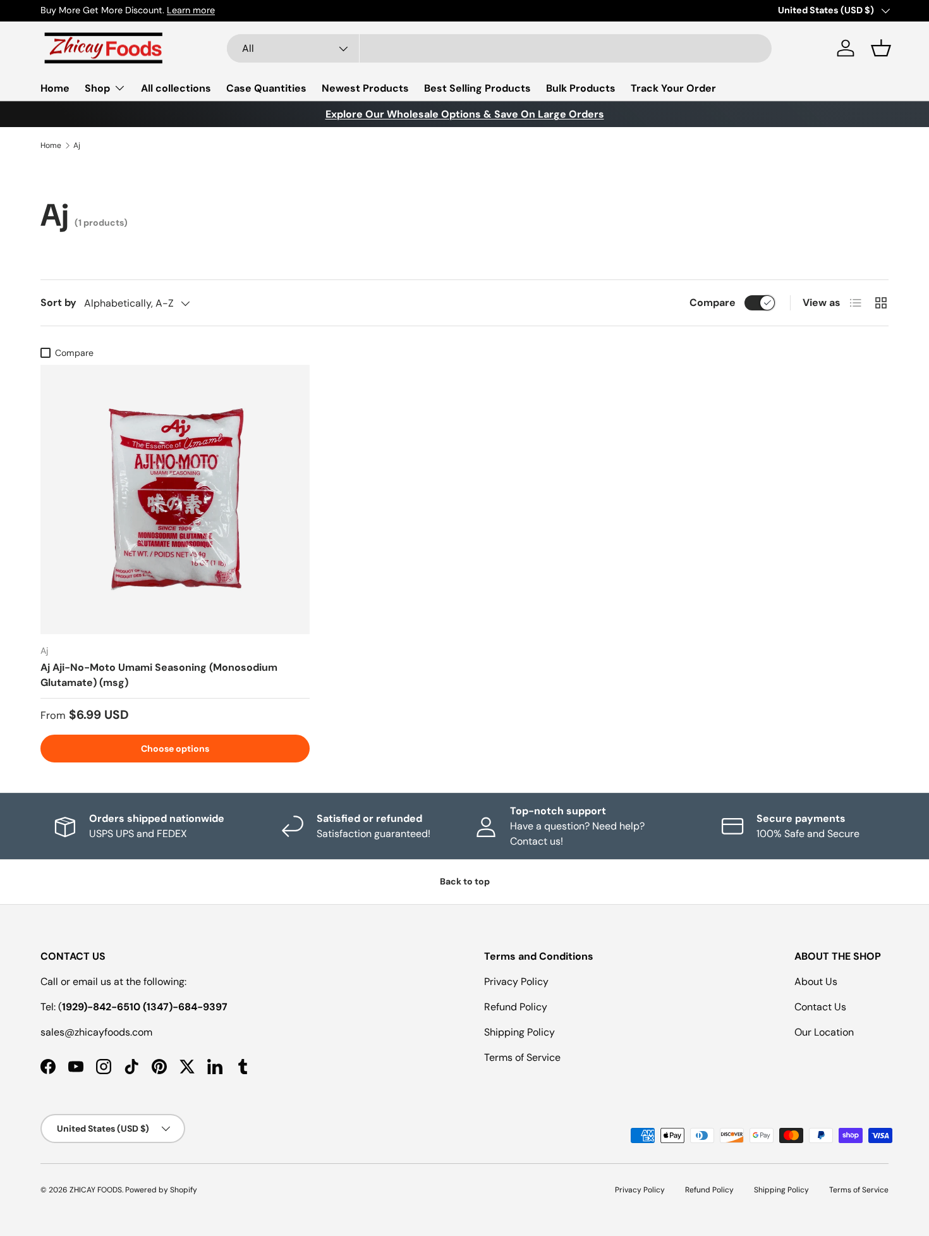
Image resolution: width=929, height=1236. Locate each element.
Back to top (465, 881)
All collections (176, 88)
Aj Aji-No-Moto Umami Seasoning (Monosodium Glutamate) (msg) (158, 675)
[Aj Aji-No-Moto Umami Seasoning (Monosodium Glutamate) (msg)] (175, 499)
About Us (815, 981)
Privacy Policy (516, 981)
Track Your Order (673, 88)
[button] (881, 48)
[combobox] (499, 48)
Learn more (191, 10)
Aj (76, 145)
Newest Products (365, 88)
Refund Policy (515, 1006)
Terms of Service (522, 1057)
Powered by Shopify (161, 1190)
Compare (712, 302)
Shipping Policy (519, 1032)
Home (55, 88)
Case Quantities (266, 88)
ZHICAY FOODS (96, 1190)
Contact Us (820, 1006)
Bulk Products (581, 88)
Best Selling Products (477, 88)
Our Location (824, 1032)
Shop (97, 88)
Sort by (58, 302)
